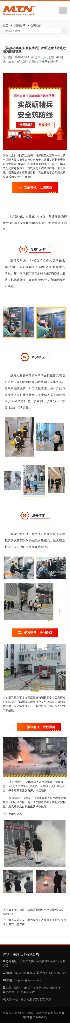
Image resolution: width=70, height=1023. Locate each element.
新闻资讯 (19, 25)
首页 (5, 25)
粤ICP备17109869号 (35, 1017)
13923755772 (57, 972)
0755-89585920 (25, 972)
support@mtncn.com (28, 980)
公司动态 (36, 25)
